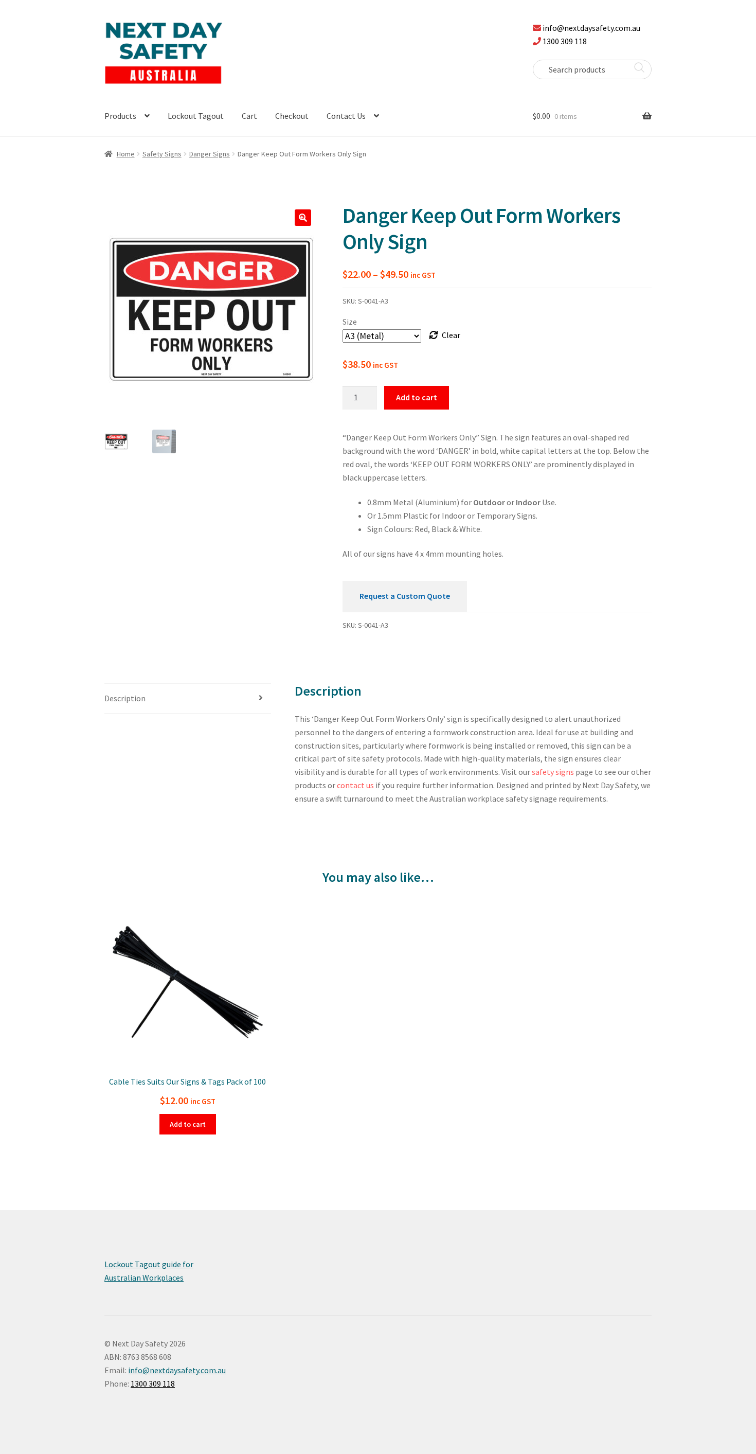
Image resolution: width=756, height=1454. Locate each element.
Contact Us (346, 116)
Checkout (292, 116)
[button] (303, 217)
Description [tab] (125, 698)
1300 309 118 (565, 41)
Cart (249, 116)
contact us (355, 785)
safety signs (553, 772)
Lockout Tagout (196, 116)
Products (120, 116)
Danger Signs (209, 153)
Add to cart (416, 397)
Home (126, 153)
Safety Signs (162, 153)
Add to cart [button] (188, 1124)
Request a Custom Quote (404, 596)
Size (350, 321)
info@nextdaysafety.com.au (591, 28)
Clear (451, 335)
